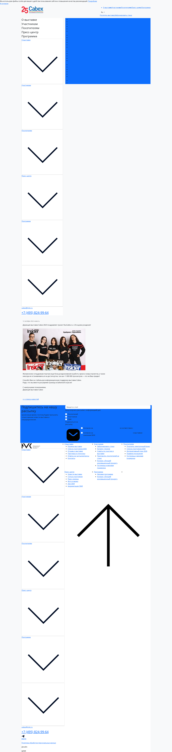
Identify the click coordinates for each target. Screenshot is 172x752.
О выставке (26, 40)
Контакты (72, 31)
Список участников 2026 (77, 22)
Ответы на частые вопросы (79, 29)
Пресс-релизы (73, 69)
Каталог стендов (74, 37)
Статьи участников (75, 67)
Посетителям (27, 131)
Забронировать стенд (77, 35)
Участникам (26, 85)
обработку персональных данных (106, 428)
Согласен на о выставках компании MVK (112, 434)
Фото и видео (73, 72)
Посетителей (73, 414)
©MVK (24, 739)
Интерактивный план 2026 (78, 56)
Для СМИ (71, 74)
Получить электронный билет (80, 51)
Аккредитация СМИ (76, 76)
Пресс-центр (26, 176)
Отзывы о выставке (76, 24)
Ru (102, 12)
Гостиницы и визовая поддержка (81, 47)
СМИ (69, 419)
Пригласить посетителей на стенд (81, 42)
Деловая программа (76, 80)
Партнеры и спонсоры (77, 26)
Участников (72, 417)
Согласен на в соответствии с (112, 429)
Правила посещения (76, 58)
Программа (26, 221)
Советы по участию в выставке (80, 40)
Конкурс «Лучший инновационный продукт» (85, 45)
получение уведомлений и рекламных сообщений (113, 433)
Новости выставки (75, 64)
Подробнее (92, 1)
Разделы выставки (75, 19)
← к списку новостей (31, 399)
